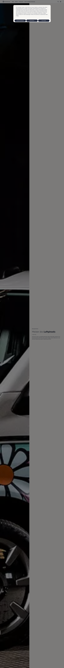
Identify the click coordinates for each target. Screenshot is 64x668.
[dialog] (32, 334)
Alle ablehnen (32, 20)
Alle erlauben (44, 20)
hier (17, 15)
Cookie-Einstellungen (20, 20)
